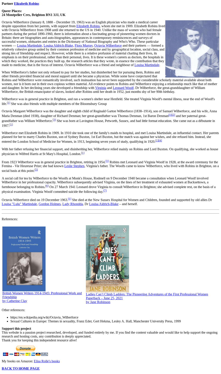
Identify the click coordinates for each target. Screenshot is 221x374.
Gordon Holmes (50, 204)
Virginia (100, 88)
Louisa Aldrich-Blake (58, 45)
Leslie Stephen (74, 166)
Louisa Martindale (29, 45)
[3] (54, 119)
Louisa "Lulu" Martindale (19, 204)
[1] (8, 102)
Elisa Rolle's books (47, 361)
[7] (105, 190)
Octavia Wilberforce (108, 45)
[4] (160, 140)
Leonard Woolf (123, 88)
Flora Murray (84, 45)
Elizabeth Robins (26, 3)
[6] (47, 185)
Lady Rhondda (72, 204)
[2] (173, 114)
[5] (36, 169)
